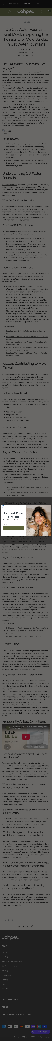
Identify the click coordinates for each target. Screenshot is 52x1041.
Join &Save (14, 528)
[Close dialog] (3, 506)
